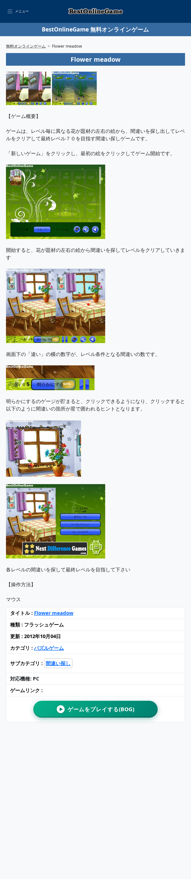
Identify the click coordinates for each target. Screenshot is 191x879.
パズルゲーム (49, 648)
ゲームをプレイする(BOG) (97, 709)
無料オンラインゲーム (26, 46)
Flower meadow (53, 613)
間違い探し (58, 663)
